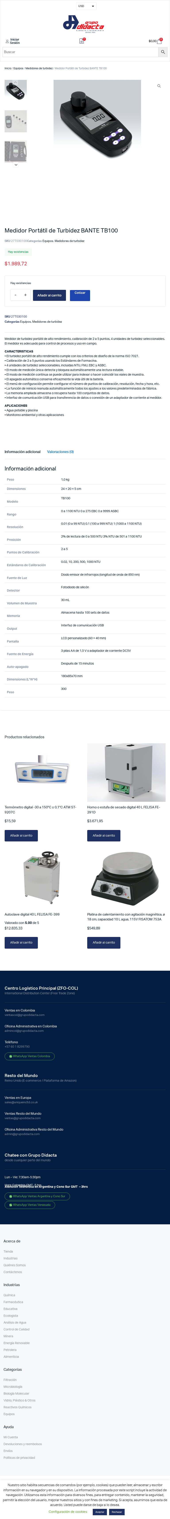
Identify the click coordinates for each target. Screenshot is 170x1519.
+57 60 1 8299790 (17, 1046)
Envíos (8, 1451)
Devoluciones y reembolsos (23, 1444)
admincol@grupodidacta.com (24, 1031)
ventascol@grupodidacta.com (24, 1015)
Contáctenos (13, 1272)
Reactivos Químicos (17, 1407)
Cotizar (80, 293)
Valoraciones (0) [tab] (60, 452)
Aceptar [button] (99, 1512)
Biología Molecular (16, 1393)
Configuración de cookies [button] (68, 1511)
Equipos (18, 68)
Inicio (8, 68)
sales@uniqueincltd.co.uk (21, 1102)
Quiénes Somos (15, 1265)
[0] (81, 41)
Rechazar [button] (117, 1512)
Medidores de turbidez (39, 68)
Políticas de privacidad (19, 1457)
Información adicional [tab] (23, 452)
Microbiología (13, 1386)
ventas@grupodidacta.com (23, 1118)
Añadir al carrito (49, 295)
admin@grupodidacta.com (22, 1134)
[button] (16, 165)
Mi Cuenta (11, 1437)
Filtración (10, 1380)
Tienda (8, 1251)
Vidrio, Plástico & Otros (19, 1400)
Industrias (10, 1258)
